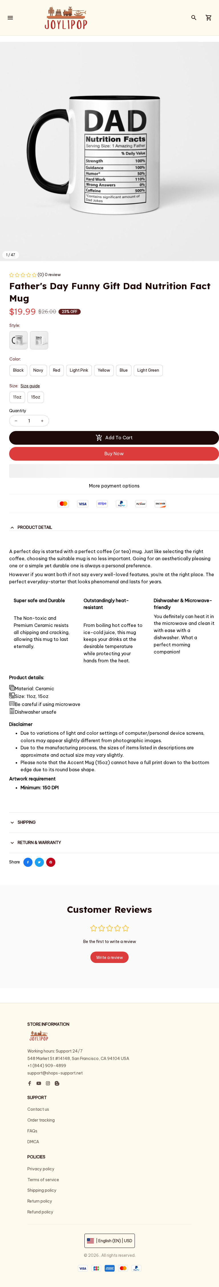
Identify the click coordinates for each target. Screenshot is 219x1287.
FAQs (32, 1131)
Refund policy (40, 1212)
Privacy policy (40, 1168)
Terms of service (43, 1179)
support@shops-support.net (55, 1073)
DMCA (33, 1141)
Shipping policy (41, 1190)
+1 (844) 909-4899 (46, 1065)
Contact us (38, 1109)
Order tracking (41, 1120)
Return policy (39, 1201)
